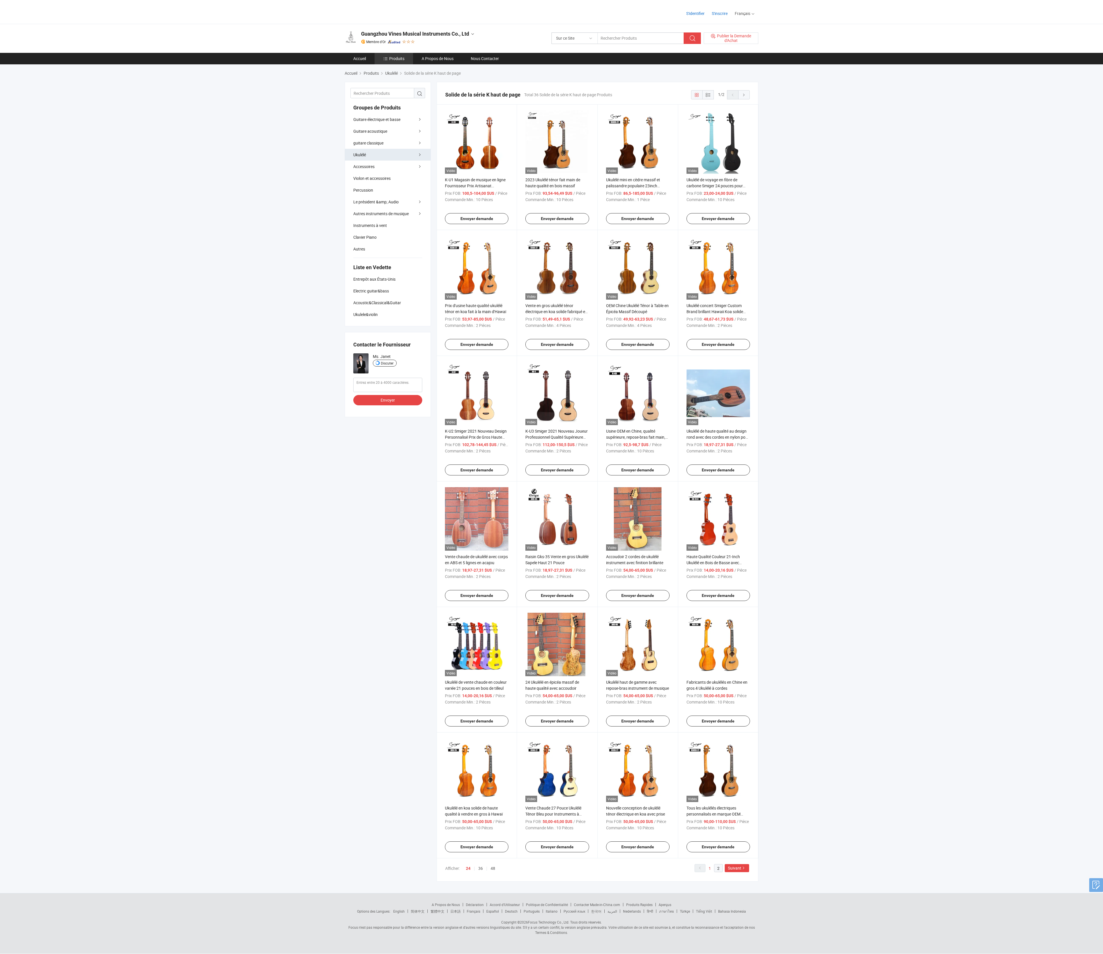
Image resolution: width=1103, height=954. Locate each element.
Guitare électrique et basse (376, 119)
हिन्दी (650, 911)
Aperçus (665, 904)
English (399, 911)
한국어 (596, 911)
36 (480, 868)
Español (492, 911)
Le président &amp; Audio (376, 202)
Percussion (363, 190)
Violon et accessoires (372, 178)
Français (473, 911)
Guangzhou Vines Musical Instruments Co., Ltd (415, 34)
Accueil (359, 58)
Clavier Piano (365, 237)
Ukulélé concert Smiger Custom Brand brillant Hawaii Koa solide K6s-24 (715, 311)
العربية (612, 911)
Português (532, 911)
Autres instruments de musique (381, 213)
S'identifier (695, 13)
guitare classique (368, 143)
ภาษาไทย (666, 911)
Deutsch (511, 911)
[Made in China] (382, 11)
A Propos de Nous (438, 58)
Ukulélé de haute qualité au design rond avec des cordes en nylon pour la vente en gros (718, 437)
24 (468, 868)
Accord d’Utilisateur (505, 904)
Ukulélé (359, 154)
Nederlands (632, 911)
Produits (396, 58)
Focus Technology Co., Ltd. (548, 922)
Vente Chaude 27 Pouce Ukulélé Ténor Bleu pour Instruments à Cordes (553, 814)
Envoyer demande (476, 218)
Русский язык (574, 911)
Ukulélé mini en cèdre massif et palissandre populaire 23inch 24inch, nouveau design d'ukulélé (635, 185)
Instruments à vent (370, 225)
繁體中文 (437, 911)
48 (493, 868)
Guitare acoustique (370, 131)
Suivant (734, 868)
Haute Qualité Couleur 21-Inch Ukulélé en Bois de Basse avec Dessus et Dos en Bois (713, 562)
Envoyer (388, 400)
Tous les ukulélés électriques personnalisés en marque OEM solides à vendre (714, 814)
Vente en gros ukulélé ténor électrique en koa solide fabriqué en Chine (556, 311)
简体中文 (418, 911)
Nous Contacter (485, 58)
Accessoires (364, 166)
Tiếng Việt (704, 911)
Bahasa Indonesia (732, 911)
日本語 (455, 911)
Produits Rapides (639, 904)
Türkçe (685, 911)
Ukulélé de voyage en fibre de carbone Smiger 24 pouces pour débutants (715, 185)
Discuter (387, 363)
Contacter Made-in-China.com (597, 904)
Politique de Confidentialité (547, 904)
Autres (359, 249)
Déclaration (475, 904)
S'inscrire (720, 13)
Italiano (552, 911)
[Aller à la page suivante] (743, 94)
